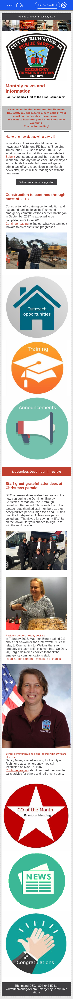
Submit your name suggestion (36, 182)
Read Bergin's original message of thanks (33, 658)
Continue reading (17, 223)
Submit (10, 156)
